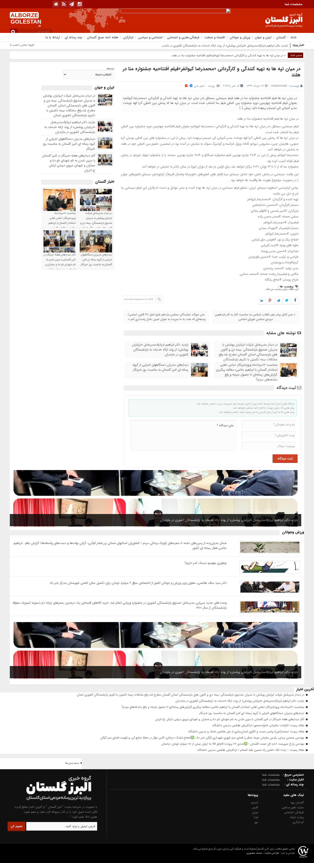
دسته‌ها (110, 69)
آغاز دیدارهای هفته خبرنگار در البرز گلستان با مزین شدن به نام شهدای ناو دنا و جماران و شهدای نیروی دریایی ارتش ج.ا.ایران (68, 163)
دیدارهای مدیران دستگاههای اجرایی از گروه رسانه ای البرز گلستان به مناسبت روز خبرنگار (160, 367)
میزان (255, 812)
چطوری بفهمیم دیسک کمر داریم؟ (206, 563)
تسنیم (254, 802)
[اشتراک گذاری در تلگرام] (278, 300)
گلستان (281, 37)
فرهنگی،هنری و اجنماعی (183, 37)
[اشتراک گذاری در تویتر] (286, 300)
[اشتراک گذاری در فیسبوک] (295, 300)
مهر (256, 822)
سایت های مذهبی (293, 807)
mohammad (279, 86)
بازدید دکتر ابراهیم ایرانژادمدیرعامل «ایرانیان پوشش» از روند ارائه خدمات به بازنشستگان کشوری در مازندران (223, 45)
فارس (255, 807)
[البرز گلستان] (49, 802)
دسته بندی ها (72, 763)
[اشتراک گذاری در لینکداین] (262, 300)
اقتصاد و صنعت (214, 37)
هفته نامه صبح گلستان (102, 37)
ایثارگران (128, 37)
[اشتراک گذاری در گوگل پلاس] (270, 300)
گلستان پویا (297, 802)
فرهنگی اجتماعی (294, 812)
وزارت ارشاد (297, 817)
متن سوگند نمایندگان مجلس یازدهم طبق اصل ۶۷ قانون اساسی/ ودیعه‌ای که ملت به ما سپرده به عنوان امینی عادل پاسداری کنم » (167, 316)
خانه (293, 37)
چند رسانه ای (73, 37)
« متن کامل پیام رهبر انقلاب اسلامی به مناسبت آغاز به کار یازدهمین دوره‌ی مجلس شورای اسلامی (255, 316)
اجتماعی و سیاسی (150, 37)
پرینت (212, 86)
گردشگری (298, 822)
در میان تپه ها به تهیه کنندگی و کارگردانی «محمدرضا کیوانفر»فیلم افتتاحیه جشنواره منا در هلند (212, 72)
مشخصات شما (293, 4)
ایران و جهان (263, 37)
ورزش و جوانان (240, 37)
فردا (256, 817)
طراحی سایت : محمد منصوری (263, 853)
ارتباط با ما (52, 37)
